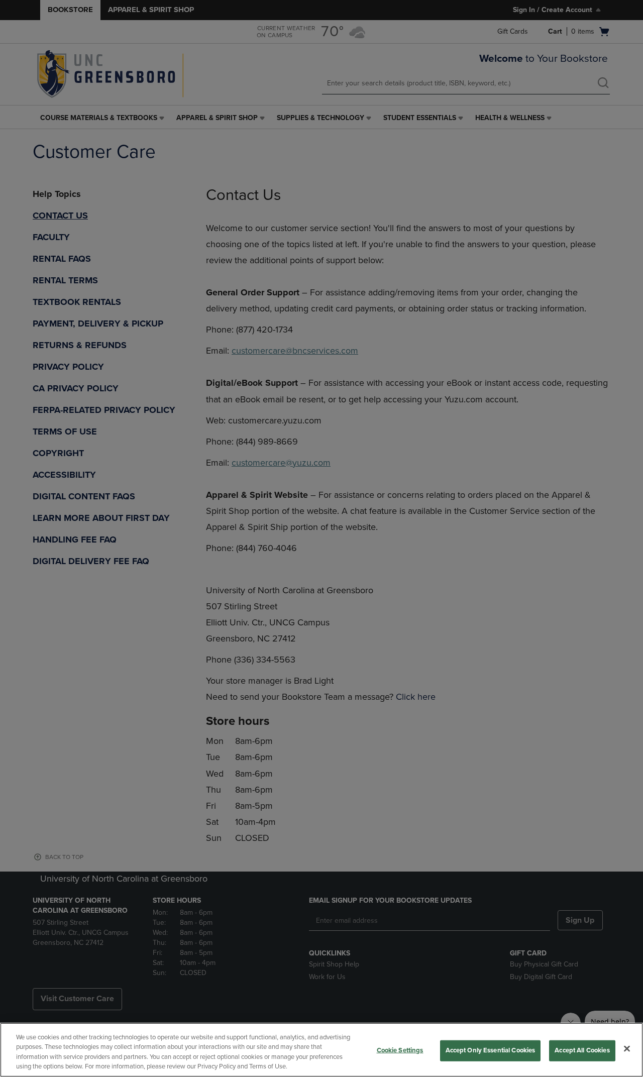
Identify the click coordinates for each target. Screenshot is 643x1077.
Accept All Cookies (582, 1050)
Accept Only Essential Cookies (490, 1050)
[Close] (627, 1048)
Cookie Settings (400, 1050)
